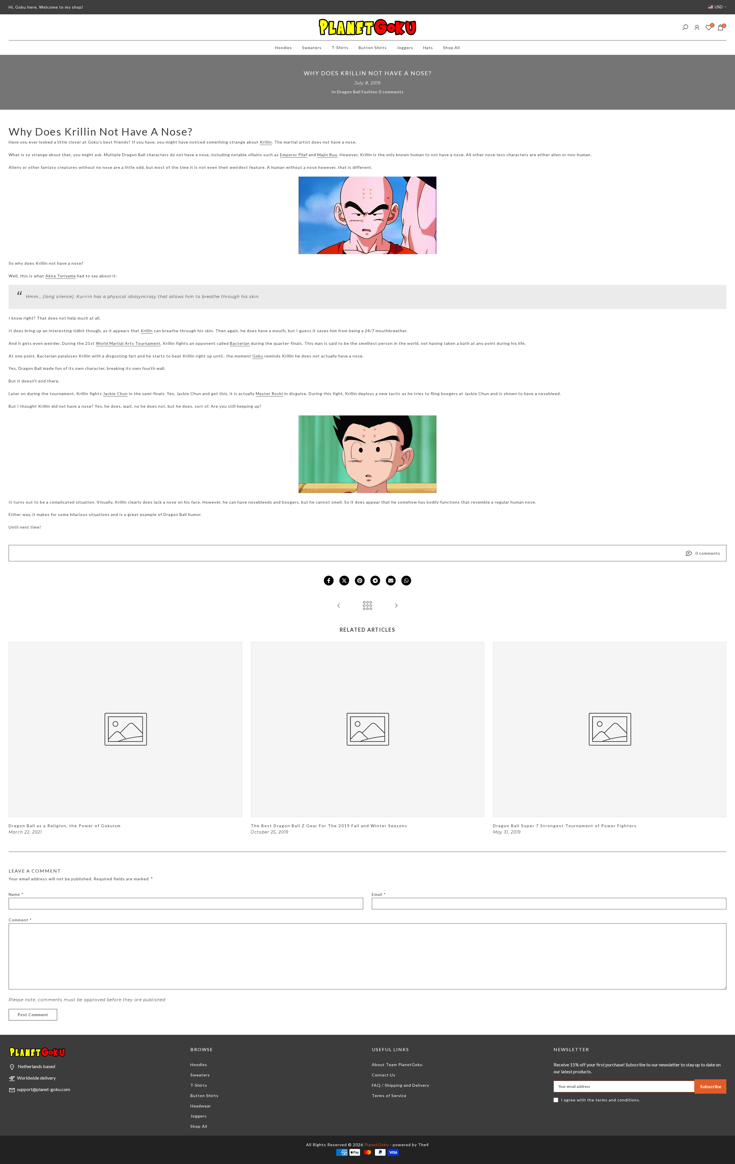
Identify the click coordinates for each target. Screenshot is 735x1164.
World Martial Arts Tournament (128, 343)
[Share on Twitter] (344, 580)
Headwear (200, 1105)
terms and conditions (617, 1099)
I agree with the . (600, 1099)
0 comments (391, 91)
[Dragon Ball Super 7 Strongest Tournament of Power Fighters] (338, 606)
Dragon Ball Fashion (357, 91)
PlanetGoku (376, 1144)
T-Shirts (340, 47)
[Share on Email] (391, 580)
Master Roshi (269, 393)
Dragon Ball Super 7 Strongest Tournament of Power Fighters (565, 825)
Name (16, 894)
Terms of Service (389, 1095)
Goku (257, 355)
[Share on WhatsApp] (406, 580)
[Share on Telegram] (375, 580)
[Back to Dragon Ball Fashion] (367, 606)
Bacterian (240, 343)
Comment (20, 919)
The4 (423, 1144)
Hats (428, 47)
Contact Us (383, 1074)
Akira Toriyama (60, 275)
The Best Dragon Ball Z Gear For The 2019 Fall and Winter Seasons (329, 825)
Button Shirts (373, 47)
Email (379, 894)
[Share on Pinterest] (360, 580)
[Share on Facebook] (329, 580)
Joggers (405, 47)
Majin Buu (327, 154)
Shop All (451, 47)
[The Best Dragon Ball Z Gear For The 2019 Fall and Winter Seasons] (396, 606)
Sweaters (312, 47)
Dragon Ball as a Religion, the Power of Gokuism (65, 825)
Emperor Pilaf (293, 154)
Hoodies (283, 47)
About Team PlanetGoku (397, 1064)
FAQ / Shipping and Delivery (400, 1085)
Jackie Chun (115, 393)
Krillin (266, 142)
